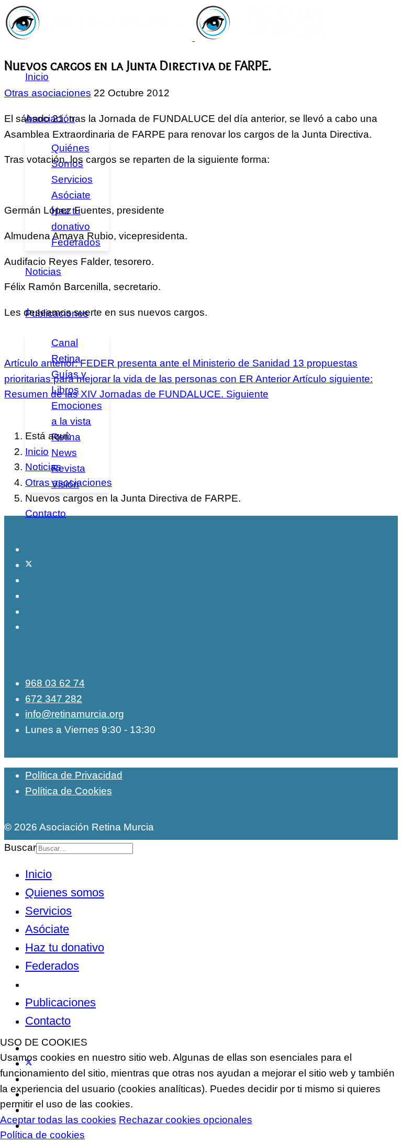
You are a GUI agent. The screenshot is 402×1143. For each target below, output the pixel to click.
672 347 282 (53, 698)
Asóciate (71, 195)
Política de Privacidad (73, 775)
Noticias (43, 271)
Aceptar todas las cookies (58, 1119)
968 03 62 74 (55, 683)
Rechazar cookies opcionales (185, 1119)
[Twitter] (28, 564)
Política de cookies (42, 1134)
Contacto (45, 513)
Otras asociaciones (47, 92)
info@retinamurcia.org (74, 713)
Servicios (72, 179)
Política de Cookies (68, 790)
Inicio (37, 76)
